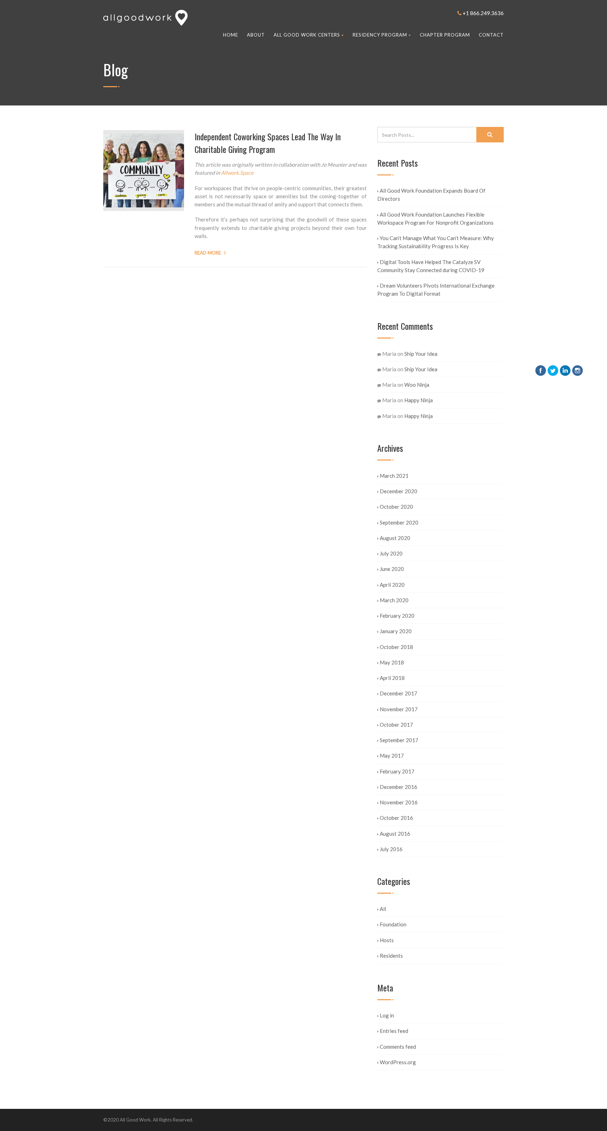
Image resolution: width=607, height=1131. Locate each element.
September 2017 (399, 740)
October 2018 (396, 647)
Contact (491, 35)
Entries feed (394, 1031)
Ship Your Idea (420, 354)
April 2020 (392, 584)
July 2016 (391, 849)
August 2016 (395, 833)
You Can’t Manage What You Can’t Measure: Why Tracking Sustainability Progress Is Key (435, 242)
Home (230, 35)
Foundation (393, 924)
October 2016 (396, 818)
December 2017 (398, 693)
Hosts (387, 940)
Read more (208, 253)
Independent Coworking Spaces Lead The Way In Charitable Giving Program (268, 142)
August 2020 (395, 538)
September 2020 (399, 522)
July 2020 (391, 553)
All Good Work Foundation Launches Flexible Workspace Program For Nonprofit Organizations (435, 218)
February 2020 (397, 615)
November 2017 (399, 709)
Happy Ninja (418, 400)
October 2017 (396, 724)
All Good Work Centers (307, 35)
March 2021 (394, 476)
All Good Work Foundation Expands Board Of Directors (431, 194)
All (383, 909)
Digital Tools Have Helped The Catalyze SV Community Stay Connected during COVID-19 (430, 266)
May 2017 (392, 755)
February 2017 (397, 771)
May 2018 (392, 662)
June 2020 (392, 569)
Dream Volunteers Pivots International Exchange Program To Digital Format (436, 289)
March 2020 (394, 600)
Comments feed (398, 1046)
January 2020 (396, 631)
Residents (391, 955)
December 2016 (398, 787)
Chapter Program (445, 35)
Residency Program (380, 35)
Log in (387, 1015)
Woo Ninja (416, 384)
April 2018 (392, 678)
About (256, 35)
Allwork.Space (237, 172)
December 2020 (398, 491)
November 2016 (399, 802)
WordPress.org (398, 1062)
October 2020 (396, 506)
